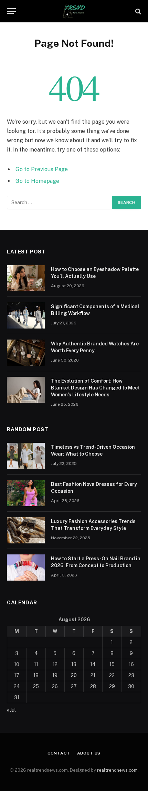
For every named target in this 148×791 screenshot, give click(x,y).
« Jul (11, 710)
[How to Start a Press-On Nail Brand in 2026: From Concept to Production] (26, 567)
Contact (58, 753)
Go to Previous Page (41, 169)
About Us (89, 753)
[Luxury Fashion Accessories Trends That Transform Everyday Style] (26, 530)
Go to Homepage (37, 181)
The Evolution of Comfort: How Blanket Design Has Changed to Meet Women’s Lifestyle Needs (95, 387)
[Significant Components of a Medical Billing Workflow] (26, 315)
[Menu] (11, 11)
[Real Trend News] (74, 11)
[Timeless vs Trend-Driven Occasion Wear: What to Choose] (26, 456)
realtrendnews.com (117, 770)
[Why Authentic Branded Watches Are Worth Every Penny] (26, 353)
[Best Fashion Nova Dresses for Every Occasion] (26, 493)
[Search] (137, 11)
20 (74, 675)
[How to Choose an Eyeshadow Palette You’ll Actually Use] (26, 278)
